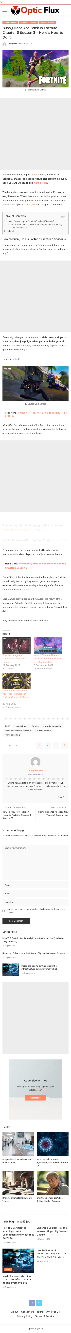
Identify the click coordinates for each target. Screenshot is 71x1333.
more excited (40, 182)
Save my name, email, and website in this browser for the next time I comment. (36, 911)
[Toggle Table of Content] (61, 216)
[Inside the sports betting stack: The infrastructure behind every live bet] (10, 969)
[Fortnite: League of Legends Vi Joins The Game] (16, 645)
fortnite (35, 726)
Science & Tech (47, 22)
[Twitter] (48, 745)
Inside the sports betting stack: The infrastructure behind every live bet (16, 1279)
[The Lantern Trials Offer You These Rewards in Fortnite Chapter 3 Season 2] (16, 681)
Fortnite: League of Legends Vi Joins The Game (13, 658)
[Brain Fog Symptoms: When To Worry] (18, 1183)
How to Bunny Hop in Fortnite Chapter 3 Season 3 (30, 221)
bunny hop (21, 726)
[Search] (66, 10)
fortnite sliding (13, 735)
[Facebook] (39, 745)
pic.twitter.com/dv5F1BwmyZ (22, 530)
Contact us (35, 1098)
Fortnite (35, 174)
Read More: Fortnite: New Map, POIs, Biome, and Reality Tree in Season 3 (36, 226)
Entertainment (10, 22)
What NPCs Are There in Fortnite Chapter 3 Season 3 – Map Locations (48, 658)
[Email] (64, 745)
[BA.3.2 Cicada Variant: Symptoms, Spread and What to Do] (53, 1144)
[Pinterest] (56, 745)
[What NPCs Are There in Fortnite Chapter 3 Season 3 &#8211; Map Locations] (48, 645)
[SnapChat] (63, 797)
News (33, 22)
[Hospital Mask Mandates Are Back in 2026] (18, 1144)
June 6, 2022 (59, 540)
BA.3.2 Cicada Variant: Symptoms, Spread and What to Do (53, 1162)
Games (24, 22)
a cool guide (30, 204)
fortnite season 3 (44, 731)
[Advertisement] (35, 134)
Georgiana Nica (15, 44)
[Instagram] (61, 797)
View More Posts (35, 774)
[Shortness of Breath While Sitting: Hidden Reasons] (53, 1183)
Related (10, 231)
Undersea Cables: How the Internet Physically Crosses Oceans (33, 953)
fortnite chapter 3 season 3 (18, 731)
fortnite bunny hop (53, 726)
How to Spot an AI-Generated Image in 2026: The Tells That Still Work (51, 1253)
